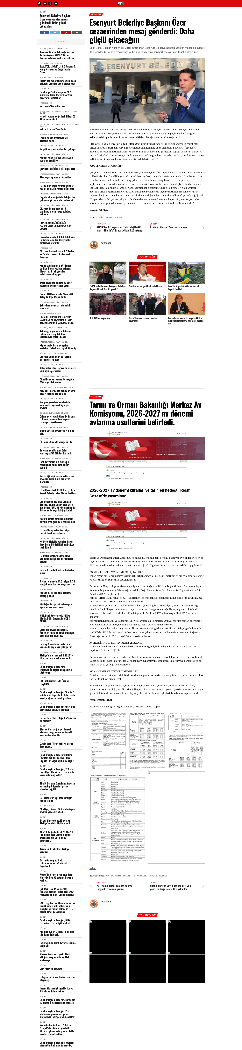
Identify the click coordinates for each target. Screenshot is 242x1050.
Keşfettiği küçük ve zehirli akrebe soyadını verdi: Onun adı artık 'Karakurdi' (57, 479)
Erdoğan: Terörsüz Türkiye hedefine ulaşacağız (58, 978)
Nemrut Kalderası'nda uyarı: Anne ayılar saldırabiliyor (56, 159)
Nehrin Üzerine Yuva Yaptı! (53, 129)
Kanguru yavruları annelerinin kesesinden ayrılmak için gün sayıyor (55, 405)
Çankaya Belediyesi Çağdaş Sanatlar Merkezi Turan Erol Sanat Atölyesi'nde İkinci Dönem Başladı (57, 891)
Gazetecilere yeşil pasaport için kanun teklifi (56, 799)
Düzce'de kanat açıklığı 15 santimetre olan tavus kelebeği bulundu (55, 211)
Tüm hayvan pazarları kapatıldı (55, 177)
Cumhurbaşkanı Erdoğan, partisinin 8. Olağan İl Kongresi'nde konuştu (57, 1001)
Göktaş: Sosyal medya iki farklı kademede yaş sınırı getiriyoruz (56, 645)
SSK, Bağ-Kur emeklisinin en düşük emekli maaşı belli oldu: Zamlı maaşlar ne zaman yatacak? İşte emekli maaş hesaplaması (57, 907)
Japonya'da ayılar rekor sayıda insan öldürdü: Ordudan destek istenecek (58, 82)
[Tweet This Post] (55, 32)
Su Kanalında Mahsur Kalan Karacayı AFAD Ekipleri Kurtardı (56, 452)
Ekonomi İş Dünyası (69, 111)
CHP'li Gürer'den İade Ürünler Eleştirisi (54, 682)
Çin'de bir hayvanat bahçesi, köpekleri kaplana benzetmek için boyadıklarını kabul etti (57, 632)
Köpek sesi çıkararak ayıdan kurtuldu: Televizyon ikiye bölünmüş (58, 347)
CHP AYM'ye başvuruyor (51, 968)
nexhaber (106, 243)
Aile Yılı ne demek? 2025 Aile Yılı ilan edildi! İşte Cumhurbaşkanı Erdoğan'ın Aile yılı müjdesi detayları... (56, 836)
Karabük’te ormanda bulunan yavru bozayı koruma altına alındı (57, 392)
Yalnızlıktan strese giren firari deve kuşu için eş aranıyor (58, 369)
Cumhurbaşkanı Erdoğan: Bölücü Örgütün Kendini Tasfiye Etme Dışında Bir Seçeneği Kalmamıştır (56, 757)
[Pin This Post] (66, 32)
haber (92, 868)
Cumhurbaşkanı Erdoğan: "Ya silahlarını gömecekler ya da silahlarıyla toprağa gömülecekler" (57, 1014)
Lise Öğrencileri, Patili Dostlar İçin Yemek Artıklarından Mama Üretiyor (58, 492)
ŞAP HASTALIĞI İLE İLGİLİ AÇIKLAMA (57, 168)
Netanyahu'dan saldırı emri (53, 106)
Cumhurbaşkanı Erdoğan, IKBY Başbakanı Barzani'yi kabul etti (55, 922)
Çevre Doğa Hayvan (55, 49)
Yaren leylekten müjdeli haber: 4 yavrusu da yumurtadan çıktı (56, 284)
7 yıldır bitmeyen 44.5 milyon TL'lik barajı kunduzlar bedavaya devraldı (57, 583)
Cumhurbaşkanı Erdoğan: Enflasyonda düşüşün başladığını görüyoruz (56, 669)
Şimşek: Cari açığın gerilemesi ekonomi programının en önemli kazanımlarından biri (56, 732)
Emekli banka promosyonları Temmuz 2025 (54, 139)
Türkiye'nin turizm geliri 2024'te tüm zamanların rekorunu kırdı (56, 657)
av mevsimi (143, 876)
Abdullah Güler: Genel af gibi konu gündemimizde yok (57, 933)
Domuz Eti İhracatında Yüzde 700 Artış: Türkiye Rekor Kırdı (56, 295)
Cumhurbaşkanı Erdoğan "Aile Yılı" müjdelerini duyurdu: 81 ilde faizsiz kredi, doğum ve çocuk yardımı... (57, 695)
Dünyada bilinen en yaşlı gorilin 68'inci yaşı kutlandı (55, 358)
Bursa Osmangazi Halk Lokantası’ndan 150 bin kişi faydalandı (53, 863)
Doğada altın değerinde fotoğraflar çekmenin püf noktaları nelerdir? (57, 198)
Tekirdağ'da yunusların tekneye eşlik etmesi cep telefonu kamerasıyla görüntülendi (55, 334)
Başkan (119, 217)
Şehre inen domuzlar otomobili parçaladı (55, 307)
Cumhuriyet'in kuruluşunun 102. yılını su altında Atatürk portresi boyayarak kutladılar (56, 95)
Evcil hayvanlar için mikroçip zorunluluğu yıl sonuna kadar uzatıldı (54, 464)
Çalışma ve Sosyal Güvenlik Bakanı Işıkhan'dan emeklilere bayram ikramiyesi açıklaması (57, 419)
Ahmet (110, 217)
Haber (65, 49)
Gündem (43, 12)
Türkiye (163, 876)
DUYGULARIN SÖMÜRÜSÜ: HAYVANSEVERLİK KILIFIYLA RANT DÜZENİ (56, 225)
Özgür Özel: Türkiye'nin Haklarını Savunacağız (56, 745)
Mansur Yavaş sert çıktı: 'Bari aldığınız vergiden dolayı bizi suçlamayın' (54, 957)
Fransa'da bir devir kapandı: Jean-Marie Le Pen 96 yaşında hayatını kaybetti (56, 877)
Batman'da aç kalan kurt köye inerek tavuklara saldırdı (55, 531)
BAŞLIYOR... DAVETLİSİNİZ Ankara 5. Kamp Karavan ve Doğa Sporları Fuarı (58, 69)
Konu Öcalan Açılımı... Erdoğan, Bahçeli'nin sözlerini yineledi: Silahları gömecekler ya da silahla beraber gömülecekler (57, 1030)
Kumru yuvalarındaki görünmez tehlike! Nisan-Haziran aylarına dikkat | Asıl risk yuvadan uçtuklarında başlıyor (55, 270)
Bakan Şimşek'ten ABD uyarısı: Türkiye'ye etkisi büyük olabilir (55, 822)
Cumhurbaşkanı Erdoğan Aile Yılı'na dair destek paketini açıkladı (57, 708)
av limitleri (129, 876)
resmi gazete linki (100, 699)
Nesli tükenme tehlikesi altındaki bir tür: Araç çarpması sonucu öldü (57, 520)
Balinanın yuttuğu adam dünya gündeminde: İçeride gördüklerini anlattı (56, 558)
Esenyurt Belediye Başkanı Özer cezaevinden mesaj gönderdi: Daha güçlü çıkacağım (55, 21)
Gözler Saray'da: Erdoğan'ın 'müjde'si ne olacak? (58, 719)
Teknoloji (51, 806)
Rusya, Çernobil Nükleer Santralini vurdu (57, 571)
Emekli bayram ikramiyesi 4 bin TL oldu (57, 432)
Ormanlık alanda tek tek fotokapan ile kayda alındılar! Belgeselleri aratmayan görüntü (57, 240)
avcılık (154, 876)
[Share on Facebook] (44, 32)
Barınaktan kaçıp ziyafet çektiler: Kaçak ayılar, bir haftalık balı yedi (57, 187)
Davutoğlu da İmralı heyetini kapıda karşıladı (57, 944)
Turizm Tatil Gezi (59, 652)
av (108, 876)
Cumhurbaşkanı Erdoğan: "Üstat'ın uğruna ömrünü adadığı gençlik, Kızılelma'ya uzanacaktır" (57, 1045)
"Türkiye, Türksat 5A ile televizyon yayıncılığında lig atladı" (57, 810)
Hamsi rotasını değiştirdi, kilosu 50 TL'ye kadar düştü (57, 118)
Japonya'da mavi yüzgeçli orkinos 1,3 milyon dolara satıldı (56, 990)
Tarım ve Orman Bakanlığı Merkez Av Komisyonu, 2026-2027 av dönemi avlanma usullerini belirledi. (58, 55)
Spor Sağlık (57, 63)
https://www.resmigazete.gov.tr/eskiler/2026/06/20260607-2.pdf (124, 706)
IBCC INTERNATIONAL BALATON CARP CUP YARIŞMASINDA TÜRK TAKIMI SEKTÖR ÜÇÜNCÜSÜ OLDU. (57, 319)
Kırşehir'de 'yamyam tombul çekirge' (58, 149)
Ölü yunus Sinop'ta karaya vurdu (56, 442)
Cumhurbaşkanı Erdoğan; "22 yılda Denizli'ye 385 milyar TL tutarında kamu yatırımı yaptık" (57, 772)
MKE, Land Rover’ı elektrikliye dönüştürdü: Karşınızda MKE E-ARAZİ (55, 618)
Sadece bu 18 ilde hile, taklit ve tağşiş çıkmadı (56, 594)
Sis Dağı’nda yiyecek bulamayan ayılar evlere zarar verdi (56, 605)
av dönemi (116, 876)
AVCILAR (94, 642)
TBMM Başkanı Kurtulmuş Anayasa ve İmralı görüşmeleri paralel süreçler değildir (57, 786)
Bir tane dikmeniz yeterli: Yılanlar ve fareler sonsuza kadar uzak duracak (57, 254)
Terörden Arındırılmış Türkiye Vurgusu (54, 850)
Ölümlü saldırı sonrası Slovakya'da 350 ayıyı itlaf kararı (57, 381)
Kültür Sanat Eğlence (61, 194)
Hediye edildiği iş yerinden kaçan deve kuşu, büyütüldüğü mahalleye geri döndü (57, 544)
